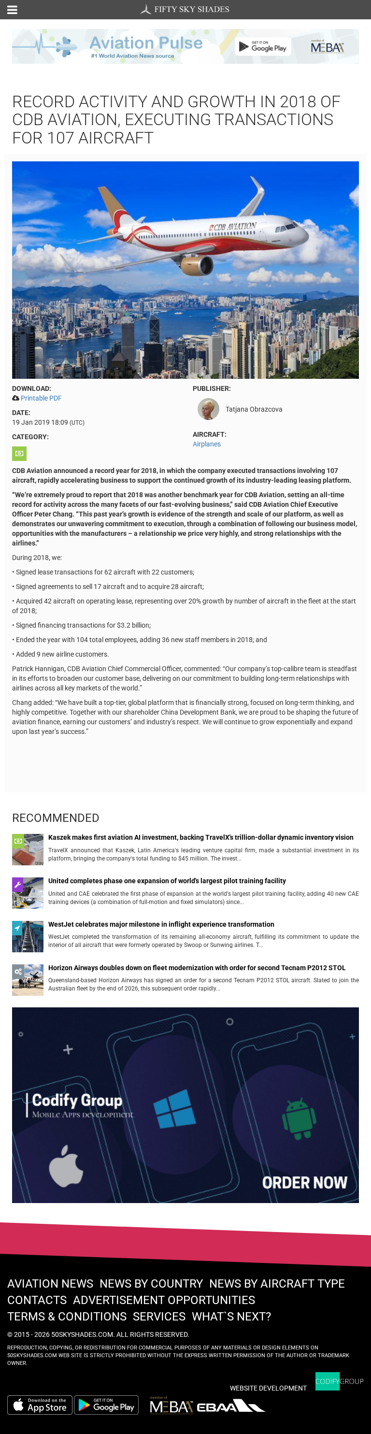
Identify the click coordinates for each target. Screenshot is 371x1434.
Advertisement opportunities (164, 1300)
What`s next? (231, 1316)
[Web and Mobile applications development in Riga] (339, 1381)
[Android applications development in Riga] (185, 1109)
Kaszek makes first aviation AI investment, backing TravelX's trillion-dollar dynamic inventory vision (201, 837)
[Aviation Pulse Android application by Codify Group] (111, 1405)
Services (159, 1316)
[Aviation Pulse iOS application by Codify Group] (39, 1405)
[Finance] (20, 453)
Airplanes (207, 444)
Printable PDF (41, 398)
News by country (151, 1284)
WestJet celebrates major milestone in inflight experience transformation (161, 924)
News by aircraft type (277, 1284)
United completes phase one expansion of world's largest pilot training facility (167, 881)
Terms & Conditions (67, 1316)
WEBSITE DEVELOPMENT (268, 1388)
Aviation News (50, 1284)
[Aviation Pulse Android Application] (185, 46)
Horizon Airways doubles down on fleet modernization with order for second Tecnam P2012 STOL (197, 968)
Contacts (37, 1300)
